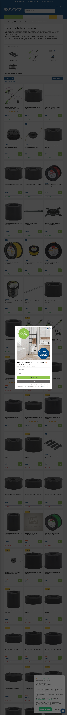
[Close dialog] (48, 328)
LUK (33, 381)
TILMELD (33, 377)
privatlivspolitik (45, 386)
